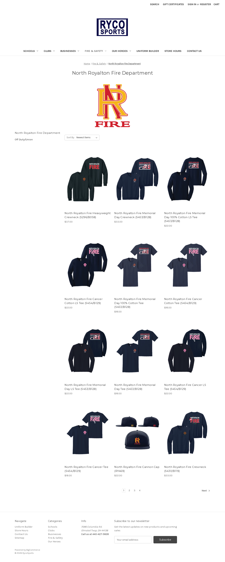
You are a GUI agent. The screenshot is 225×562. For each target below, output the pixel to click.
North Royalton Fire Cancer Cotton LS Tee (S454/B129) (83, 301)
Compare (86, 179)
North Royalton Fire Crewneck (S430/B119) (185, 469)
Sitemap (19, 537)
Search (154, 4)
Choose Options (87, 185)
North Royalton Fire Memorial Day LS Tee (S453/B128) (85, 387)
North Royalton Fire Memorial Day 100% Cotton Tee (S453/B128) (134, 303)
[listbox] (87, 137)
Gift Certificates (173, 4)
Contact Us (194, 51)
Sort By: (71, 137)
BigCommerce (33, 550)
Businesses (68, 51)
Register (205, 4)
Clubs (47, 51)
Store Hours (173, 51)
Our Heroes (120, 51)
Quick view (84, 173)
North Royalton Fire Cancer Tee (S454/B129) (86, 469)
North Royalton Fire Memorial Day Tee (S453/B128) (134, 387)
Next (204, 490)
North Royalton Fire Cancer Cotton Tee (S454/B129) (183, 301)
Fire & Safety (94, 51)
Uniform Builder (148, 51)
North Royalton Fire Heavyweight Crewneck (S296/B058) (88, 215)
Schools (29, 51)
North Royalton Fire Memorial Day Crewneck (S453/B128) (134, 215)
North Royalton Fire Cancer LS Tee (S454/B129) (185, 387)
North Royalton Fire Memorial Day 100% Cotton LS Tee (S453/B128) (184, 217)
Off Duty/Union (24, 139)
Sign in (192, 4)
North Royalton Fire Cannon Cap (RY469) (136, 469)
